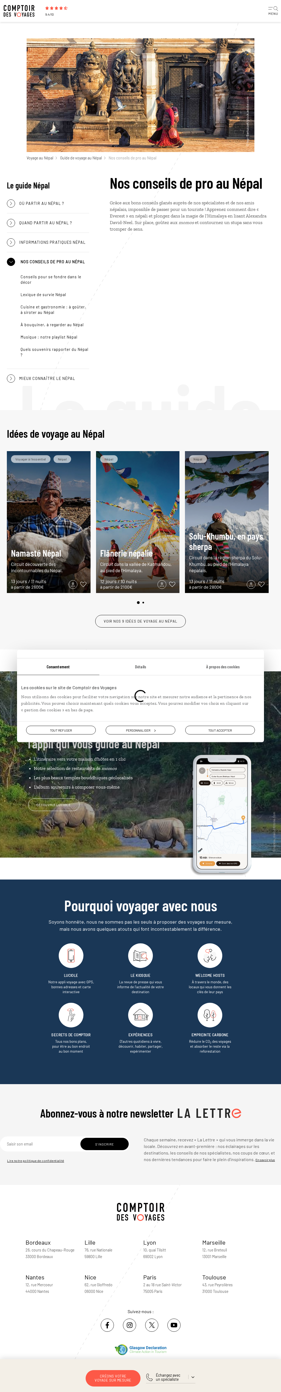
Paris (149, 1277)
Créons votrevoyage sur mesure (113, 1378)
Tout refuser (61, 730)
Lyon (149, 1242)
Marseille (214, 1242)
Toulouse (214, 1277)
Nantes (35, 1277)
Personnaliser (138, 730)
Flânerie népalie (136, 560)
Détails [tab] (140, 666)
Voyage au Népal (40, 158)
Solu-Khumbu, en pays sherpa (226, 551)
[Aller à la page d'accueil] (22, 11)
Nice (90, 1277)
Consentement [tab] (58, 666)
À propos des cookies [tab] (223, 666)
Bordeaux (38, 1242)
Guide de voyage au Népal (81, 158)
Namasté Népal (37, 560)
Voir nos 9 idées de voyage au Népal (140, 621)
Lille (90, 1242)
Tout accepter (220, 730)
